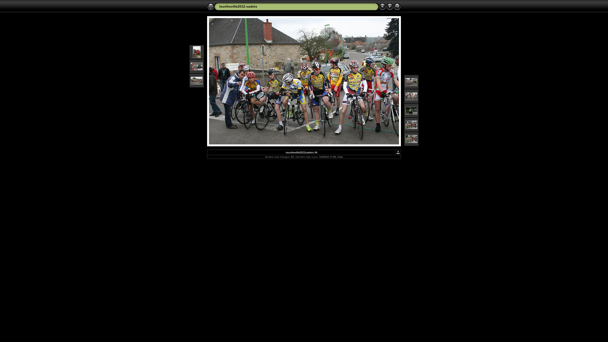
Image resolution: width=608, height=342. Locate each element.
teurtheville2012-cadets (238, 6)
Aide (340, 157)
